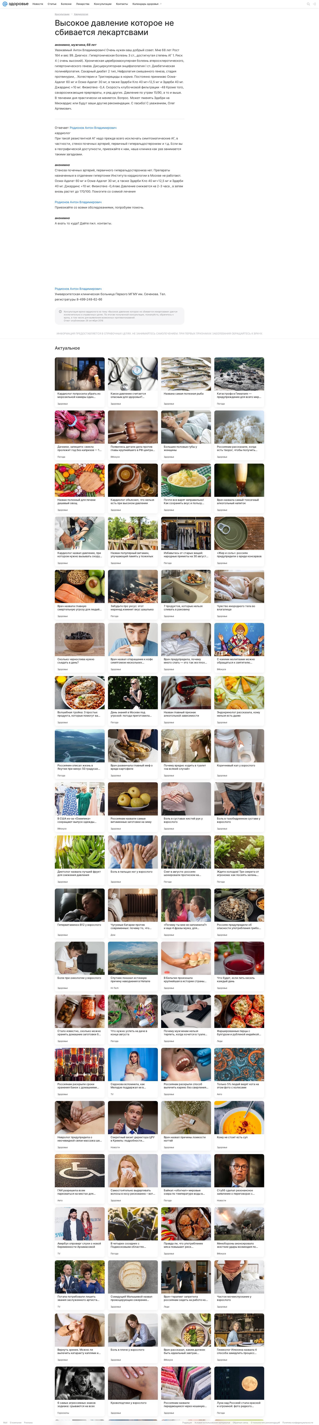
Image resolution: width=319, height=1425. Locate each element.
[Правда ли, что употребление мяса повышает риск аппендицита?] (186, 1232)
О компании (15, 1422)
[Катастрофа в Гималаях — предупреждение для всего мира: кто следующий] (239, 382)
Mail (5, 1422)
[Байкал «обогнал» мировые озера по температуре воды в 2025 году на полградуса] (186, 1179)
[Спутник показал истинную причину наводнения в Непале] (133, 966)
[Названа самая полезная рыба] (186, 382)
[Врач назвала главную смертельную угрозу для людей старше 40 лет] (80, 595)
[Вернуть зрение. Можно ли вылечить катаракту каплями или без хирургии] (80, 1338)
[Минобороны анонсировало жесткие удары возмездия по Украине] (239, 1232)
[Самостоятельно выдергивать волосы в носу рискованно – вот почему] (133, 1179)
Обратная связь (240, 1422)
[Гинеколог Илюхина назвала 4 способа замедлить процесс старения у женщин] (239, 1338)
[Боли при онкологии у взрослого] (80, 966)
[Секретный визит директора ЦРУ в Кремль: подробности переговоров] (133, 1126)
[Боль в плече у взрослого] (133, 1338)
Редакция (187, 1422)
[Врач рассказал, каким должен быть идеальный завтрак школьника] (186, 1338)
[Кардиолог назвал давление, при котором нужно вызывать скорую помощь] (80, 542)
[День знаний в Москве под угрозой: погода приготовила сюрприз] (133, 701)
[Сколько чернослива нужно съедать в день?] (80, 648)
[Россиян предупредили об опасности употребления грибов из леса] (239, 913)
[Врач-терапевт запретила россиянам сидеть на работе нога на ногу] (186, 1285)
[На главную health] (18, 4)
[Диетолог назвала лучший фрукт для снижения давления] (80, 860)
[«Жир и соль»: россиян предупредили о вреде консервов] (239, 542)
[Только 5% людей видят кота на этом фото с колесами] (239, 1073)
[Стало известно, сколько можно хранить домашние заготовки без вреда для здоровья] (80, 1020)
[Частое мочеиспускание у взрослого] (239, 1285)
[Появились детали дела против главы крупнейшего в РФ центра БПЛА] (133, 435)
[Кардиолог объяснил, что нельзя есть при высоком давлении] (133, 488)
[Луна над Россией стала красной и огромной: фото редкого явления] (239, 1391)
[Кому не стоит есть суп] (239, 1126)
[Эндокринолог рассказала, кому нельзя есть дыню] (239, 701)
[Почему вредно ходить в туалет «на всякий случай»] (186, 754)
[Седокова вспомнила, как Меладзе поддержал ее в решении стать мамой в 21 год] (133, 1073)
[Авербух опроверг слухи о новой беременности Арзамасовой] (80, 1232)
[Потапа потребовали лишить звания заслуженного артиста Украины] (80, 1285)
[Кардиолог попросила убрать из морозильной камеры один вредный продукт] (80, 382)
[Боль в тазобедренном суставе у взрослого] (239, 807)
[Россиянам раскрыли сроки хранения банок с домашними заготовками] (80, 1073)
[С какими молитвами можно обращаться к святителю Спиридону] (239, 648)
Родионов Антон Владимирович (93, 127)
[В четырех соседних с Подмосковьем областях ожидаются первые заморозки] (133, 1232)
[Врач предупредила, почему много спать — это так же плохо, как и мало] (186, 648)
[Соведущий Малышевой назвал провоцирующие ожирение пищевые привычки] (133, 1285)
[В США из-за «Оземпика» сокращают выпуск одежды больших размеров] (80, 807)
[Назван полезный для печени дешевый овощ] (80, 488)
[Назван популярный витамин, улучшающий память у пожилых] (133, 542)
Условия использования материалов (212, 1422)
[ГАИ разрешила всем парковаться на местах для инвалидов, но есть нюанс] (80, 1179)
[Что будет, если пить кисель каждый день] (239, 966)
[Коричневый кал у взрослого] (239, 754)
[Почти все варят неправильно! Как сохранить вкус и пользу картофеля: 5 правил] (186, 488)
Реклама (28, 1422)
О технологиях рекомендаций (265, 1422)
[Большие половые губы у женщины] (186, 435)
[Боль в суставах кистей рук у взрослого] (186, 807)
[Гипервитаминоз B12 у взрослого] (80, 913)
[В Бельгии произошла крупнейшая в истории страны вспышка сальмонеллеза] (186, 966)
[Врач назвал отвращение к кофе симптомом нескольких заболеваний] (133, 648)
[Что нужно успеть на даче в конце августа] (133, 1020)
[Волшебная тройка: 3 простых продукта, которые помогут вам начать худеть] (80, 701)
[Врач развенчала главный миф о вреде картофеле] (133, 754)
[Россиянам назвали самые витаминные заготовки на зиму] (133, 807)
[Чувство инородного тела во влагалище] (239, 595)
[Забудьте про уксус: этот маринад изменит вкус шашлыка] (133, 595)
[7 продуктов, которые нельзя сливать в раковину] (186, 595)
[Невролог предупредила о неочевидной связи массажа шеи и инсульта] (80, 1126)
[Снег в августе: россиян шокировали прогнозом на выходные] (186, 860)
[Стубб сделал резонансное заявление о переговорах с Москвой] (239, 1179)
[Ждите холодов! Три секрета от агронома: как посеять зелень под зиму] (239, 860)
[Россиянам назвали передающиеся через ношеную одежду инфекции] (186, 1391)
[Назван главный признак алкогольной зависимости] (186, 701)
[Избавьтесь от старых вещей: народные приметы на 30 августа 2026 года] (186, 542)
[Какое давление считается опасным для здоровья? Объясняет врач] (133, 382)
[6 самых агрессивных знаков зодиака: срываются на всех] (80, 1391)
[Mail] (5, 4)
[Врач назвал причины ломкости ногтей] (186, 1126)
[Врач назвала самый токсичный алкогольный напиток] (239, 488)
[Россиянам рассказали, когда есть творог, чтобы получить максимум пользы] (239, 435)
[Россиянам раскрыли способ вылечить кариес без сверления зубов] (186, 1073)
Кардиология (81, 14)
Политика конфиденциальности (297, 1422)
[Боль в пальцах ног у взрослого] (133, 860)
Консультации (62, 14)
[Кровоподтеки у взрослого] (133, 1391)
